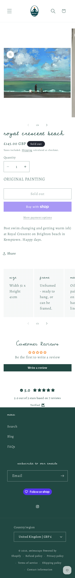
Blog (10, 436)
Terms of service (28, 563)
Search (12, 426)
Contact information (39, 569)
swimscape (35, 550)
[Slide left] (28, 125)
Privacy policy (55, 556)
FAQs (11, 446)
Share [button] (11, 253)
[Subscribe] (62, 475)
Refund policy (33, 556)
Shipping (27, 150)
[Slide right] (47, 125)
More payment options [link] (37, 217)
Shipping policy (52, 563)
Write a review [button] (37, 368)
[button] (9, 11)
